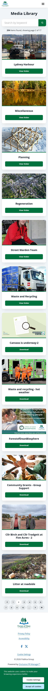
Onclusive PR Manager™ (29, 664)
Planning (24, 157)
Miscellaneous (24, 111)
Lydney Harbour (24, 64)
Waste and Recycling (24, 296)
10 (23, 607)
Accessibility (24, 638)
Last (42, 607)
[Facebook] (21, 646)
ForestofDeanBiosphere (24, 438)
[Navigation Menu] (43, 4)
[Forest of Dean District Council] (24, 623)
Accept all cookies (33, 686)
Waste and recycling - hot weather (24, 390)
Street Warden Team (24, 250)
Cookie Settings (24, 654)
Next (35, 607)
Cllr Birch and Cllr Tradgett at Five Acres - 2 (24, 536)
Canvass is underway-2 (24, 343)
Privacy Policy (24, 633)
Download (24, 349)
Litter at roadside (24, 584)
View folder (24, 71)
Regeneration (24, 203)
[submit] (42, 22)
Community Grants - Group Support (24, 486)
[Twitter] (26, 646)
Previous (7, 602)
